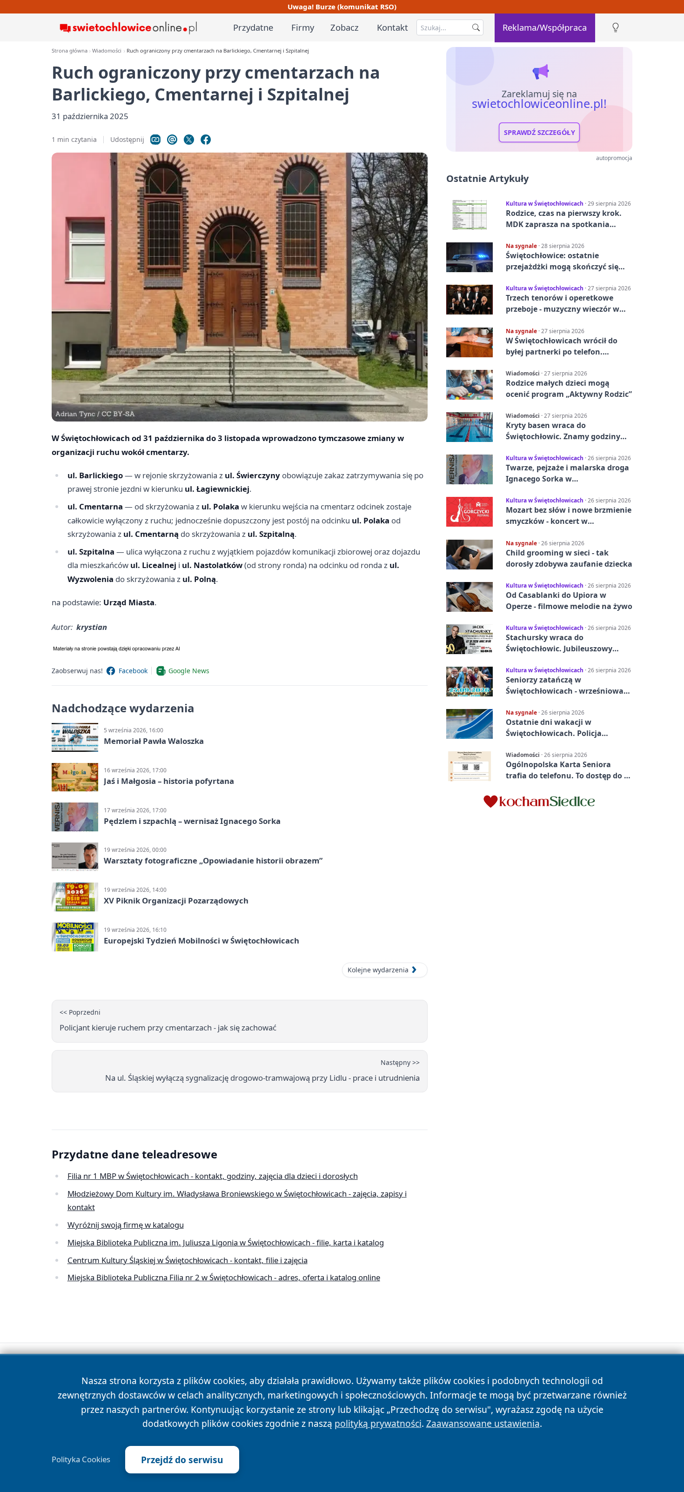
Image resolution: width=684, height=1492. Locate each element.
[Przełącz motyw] (615, 28)
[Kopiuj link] (155, 139)
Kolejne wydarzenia (378, 969)
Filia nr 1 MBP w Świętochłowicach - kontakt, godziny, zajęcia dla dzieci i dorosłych (212, 1176)
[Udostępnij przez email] (172, 139)
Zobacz (344, 27)
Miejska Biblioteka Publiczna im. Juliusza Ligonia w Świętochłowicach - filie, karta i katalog (225, 1242)
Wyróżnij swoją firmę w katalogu (125, 1224)
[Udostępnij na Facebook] (205, 139)
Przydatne (253, 27)
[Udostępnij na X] (188, 139)
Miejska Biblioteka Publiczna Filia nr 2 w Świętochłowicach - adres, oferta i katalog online (223, 1277)
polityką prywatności (378, 1423)
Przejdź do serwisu (182, 1459)
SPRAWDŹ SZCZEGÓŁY (539, 132)
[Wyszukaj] (476, 27)
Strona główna (69, 50)
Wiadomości (106, 50)
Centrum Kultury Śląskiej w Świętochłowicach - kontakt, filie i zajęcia (187, 1260)
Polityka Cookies (81, 1459)
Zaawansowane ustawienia (483, 1423)
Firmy (302, 27)
